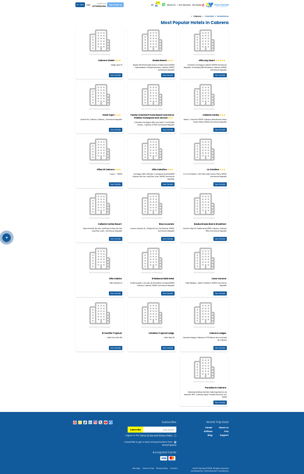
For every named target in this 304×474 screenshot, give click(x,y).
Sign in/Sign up (115, 5)
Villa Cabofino (159, 169)
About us (224, 427)
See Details (220, 75)
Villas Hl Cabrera (105, 169)
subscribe (135, 429)
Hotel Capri (108, 114)
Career (208, 427)
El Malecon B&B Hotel (163, 278)
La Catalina (213, 169)
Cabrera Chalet (106, 60)
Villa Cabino (115, 278)
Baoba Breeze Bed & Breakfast (210, 224)
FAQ (226, 431)
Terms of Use (148, 468)
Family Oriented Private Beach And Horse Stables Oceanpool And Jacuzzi (152, 116)
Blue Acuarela (166, 224)
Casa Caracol (219, 278)
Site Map (136, 468)
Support (224, 435)
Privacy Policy (162, 468)
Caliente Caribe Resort (110, 224)
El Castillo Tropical (112, 333)
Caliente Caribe (211, 114)
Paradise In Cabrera (215, 387)
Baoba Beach (160, 60)
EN (152, 5)
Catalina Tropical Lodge (161, 333)
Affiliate (208, 431)
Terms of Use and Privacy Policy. (149, 435)
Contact (174, 468)
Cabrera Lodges (217, 333)
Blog (210, 435)
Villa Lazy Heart (207, 60)
